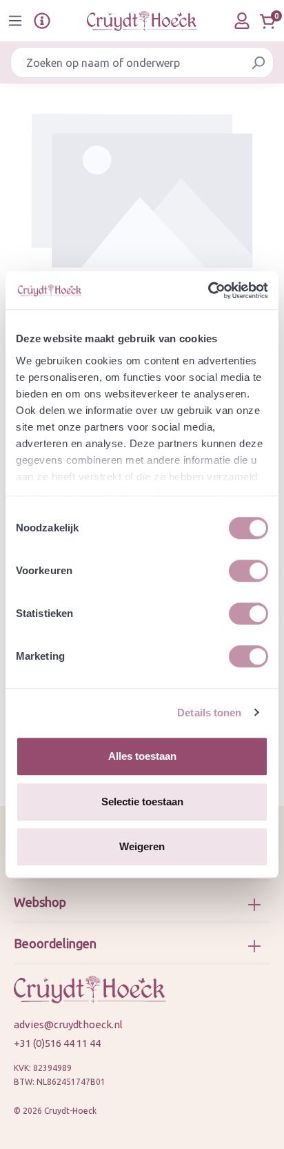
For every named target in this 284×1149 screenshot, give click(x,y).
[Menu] (15, 20)
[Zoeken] (258, 62)
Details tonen (209, 712)
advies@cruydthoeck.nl (68, 1024)
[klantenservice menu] (42, 20)
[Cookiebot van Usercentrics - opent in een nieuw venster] (208, 290)
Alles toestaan (142, 756)
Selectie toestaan (142, 801)
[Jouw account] (242, 20)
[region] (142, 190)
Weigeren (142, 846)
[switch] (248, 571)
